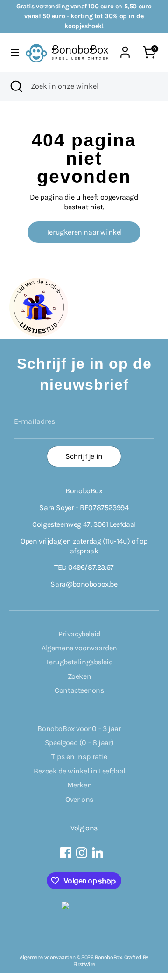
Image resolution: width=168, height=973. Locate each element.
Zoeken (79, 676)
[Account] (125, 47)
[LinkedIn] (97, 852)
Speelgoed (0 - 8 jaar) (79, 742)
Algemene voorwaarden (79, 647)
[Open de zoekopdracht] (15, 86)
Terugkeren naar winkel (84, 232)
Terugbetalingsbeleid (79, 661)
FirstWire (84, 964)
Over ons (79, 799)
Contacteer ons (79, 690)
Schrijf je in (84, 456)
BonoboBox (108, 957)
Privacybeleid (79, 633)
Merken (79, 784)
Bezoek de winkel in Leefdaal (79, 770)
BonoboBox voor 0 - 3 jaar (79, 728)
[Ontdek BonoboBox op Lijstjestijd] (38, 334)
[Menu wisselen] (12, 52)
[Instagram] (81, 852)
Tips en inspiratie (79, 756)
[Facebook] (65, 852)
